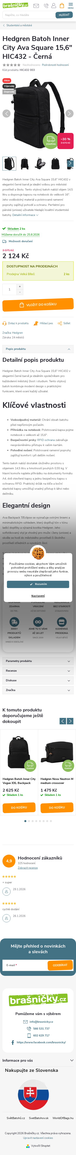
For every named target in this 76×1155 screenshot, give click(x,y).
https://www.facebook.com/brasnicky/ (41, 1042)
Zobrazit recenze (28, 868)
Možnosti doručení (21, 241)
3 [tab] (33, 821)
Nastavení (38, 596)
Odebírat (60, 965)
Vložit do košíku (41, 304)
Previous (63, 721)
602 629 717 (41, 1035)
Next (70, 721)
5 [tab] (40, 821)
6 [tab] (44, 821)
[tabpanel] (19, 772)
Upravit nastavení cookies (38, 1138)
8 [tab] (51, 821)
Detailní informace (23, 215)
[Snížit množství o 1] (19, 292)
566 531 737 (41, 1029)
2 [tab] (29, 821)
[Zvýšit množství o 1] (19, 286)
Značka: (12, 333)
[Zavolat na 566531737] (46, 5)
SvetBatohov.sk (38, 1118)
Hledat (64, 15)
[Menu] (70, 5)
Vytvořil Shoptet (40, 1146)
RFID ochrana (46, 440)
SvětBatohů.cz (16, 1118)
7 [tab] (47, 821)
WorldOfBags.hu (63, 1118)
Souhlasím (40, 584)
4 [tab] (36, 821)
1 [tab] (25, 821)
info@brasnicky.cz (41, 1022)
